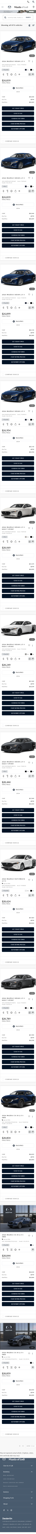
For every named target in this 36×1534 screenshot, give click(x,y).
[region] (18, 99)
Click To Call (18, 113)
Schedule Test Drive (18, 118)
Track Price (19, 88)
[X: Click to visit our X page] (7, 1510)
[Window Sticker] (32, 74)
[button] (34, 44)
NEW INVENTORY (8, 1475)
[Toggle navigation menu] (2, 7)
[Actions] (32, 61)
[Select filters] (29, 25)
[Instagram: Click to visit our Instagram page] (11, 1510)
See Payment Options (18, 129)
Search (28, 17)
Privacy (5, 1524)
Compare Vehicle (12, 141)
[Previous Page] (19, 1446)
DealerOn (21, 1521)
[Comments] (29, 74)
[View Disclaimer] (19, 74)
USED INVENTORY (9, 1479)
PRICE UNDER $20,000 (10, 1486)
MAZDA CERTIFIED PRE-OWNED (13, 1482)
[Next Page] (23, 1446)
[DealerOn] (7, 1518)
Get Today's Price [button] (18, 108)
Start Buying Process (18, 123)
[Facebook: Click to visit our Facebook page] (4, 1510)
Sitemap (28, 1521)
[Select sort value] (32, 25)
